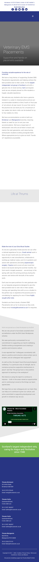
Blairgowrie (16, 120)
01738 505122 (30, 5)
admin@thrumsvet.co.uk (13, 509)
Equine (10, 265)
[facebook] (12, 9)
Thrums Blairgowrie (8, 533)
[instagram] (16, 9)
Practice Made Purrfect (29, 558)
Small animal (26, 252)
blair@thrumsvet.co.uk (13, 543)
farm (24, 88)
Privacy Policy (26, 553)
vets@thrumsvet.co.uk (13, 492)
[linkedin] (26, 9)
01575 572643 (15, 2)
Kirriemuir (5, 120)
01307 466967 (29, 2)
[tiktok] (23, 9)
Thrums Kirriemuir (7, 482)
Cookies (19, 553)
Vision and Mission (23, 555)
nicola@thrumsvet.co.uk (19, 307)
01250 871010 (16, 5)
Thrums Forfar (6, 499)
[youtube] (19, 9)
